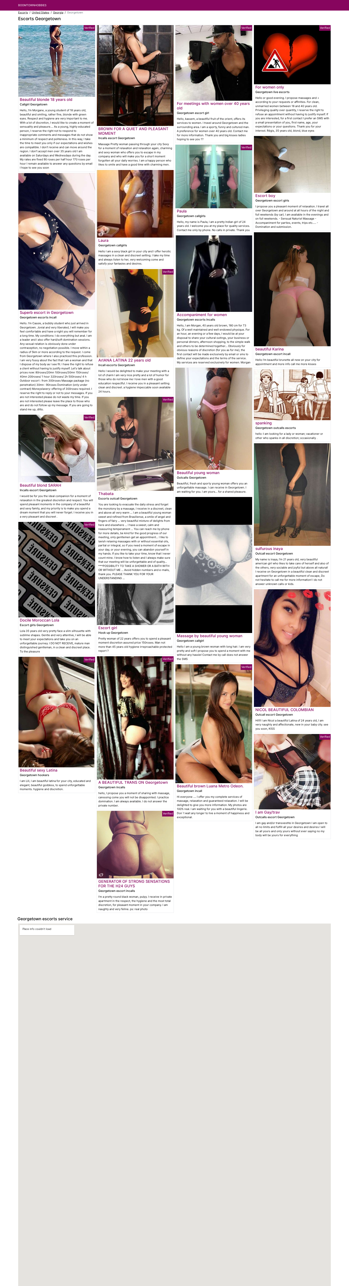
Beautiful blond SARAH (40, 485)
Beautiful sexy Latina (38, 770)
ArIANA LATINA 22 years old (124, 360)
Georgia (58, 12)
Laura (103, 240)
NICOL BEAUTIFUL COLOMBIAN (284, 709)
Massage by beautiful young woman (209, 636)
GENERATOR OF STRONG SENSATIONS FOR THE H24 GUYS (134, 883)
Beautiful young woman (198, 472)
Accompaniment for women (202, 314)
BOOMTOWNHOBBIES (32, 5)
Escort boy (265, 195)
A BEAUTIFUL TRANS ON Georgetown (133, 782)
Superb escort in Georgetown (46, 312)
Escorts (23, 12)
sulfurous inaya (269, 548)
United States (40, 12)
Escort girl (107, 628)
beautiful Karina (269, 349)
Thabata (106, 493)
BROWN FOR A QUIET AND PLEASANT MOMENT (133, 131)
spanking (263, 423)
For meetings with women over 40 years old (213, 105)
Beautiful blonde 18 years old (46, 99)
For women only (269, 87)
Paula (182, 211)
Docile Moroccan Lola (39, 620)
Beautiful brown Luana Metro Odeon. (210, 786)
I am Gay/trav (267, 812)
